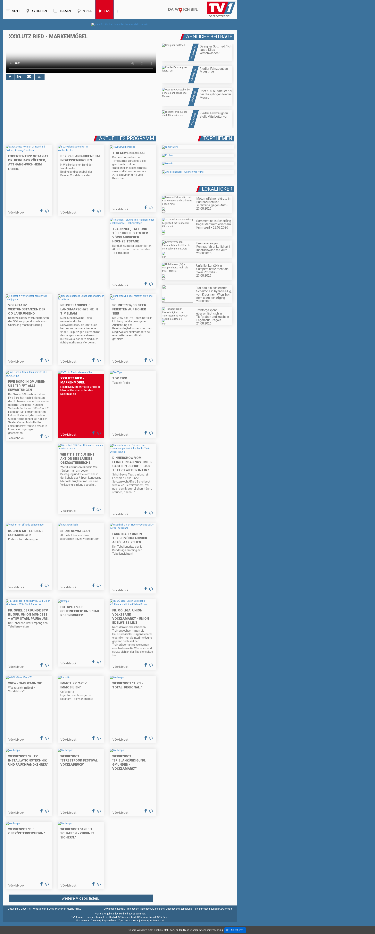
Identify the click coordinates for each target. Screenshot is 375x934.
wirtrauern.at (157, 920)
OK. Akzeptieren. (235, 930)
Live (107, 11)
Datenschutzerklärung (152, 908)
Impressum (133, 908)
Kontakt (121, 908)
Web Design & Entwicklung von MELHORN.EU (57, 908)
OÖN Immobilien (146, 917)
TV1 (73, 917)
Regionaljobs (109, 920)
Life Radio (110, 917)
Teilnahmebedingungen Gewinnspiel (212, 908)
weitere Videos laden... (81, 898)
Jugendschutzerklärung (179, 908)
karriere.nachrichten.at (90, 917)
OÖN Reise (163, 917)
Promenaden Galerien (88, 920)
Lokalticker (217, 189)
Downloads (110, 908)
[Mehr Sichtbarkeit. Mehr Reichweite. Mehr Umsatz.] (120, 24)
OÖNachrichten (126, 917)
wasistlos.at (132, 920)
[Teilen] (29, 77)
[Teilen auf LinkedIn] (19, 77)
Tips (121, 920)
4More (144, 920)
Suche (87, 11)
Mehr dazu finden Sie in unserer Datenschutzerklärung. (193, 930)
